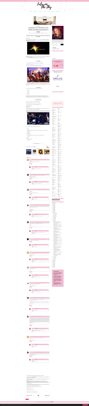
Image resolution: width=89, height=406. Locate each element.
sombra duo (54, 179)
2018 (53, 210)
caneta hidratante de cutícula (60, 126)
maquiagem (54, 152)
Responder (31, 163)
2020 (53, 208)
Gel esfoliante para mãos (55, 114)
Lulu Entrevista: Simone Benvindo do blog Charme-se (57, 247)
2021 (53, 207)
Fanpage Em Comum (40, 226)
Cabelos (30, 11)
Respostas (30, 195)
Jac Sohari (31, 267)
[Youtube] (58, 1)
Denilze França (31, 174)
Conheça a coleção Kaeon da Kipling (57, 225)
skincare (54, 177)
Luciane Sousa (31, 336)
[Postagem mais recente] (29, 395)
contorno (54, 129)
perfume (54, 159)
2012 (53, 262)
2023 (53, 205)
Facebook (28, 390)
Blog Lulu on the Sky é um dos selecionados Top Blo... (56, 228)
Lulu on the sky (33, 166)
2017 (53, 211)
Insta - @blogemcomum (36, 226)
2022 (53, 206)
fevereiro (54, 257)
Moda (48, 11)
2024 (53, 204)
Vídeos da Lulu (58, 11)
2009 (53, 265)
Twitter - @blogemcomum (32, 226)
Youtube (30, 270)
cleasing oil (60, 128)
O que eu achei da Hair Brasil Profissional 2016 (56, 231)
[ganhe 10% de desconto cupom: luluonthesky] (58, 82)
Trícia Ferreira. (31, 297)
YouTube (36, 390)
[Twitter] (56, 1)
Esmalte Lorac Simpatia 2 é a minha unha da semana (57, 237)
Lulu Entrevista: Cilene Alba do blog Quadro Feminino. (57, 222)
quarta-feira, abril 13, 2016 (46, 344)
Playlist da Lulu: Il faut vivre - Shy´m (57, 253)
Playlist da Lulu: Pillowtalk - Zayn (56, 221)
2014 (53, 260)
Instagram (41, 143)
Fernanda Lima (38, 39)
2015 (53, 259)
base (59, 122)
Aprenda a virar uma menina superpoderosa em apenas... (56, 249)
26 (47, 146)
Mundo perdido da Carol (32, 323)
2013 (53, 261)
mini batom (60, 152)
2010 (53, 264)
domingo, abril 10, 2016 (47, 159)
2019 (53, 209)
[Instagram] (54, 1)
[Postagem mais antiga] (47, 395)
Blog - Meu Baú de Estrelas (32, 269)
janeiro (54, 258)
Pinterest (33, 390)
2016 (53, 212)
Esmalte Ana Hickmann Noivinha (56, 246)
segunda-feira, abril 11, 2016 (46, 244)
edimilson (31, 159)
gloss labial (45, 16)
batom (54, 123)
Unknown (31, 252)
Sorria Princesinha (31, 162)
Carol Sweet (31, 316)
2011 (53, 263)
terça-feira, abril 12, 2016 (47, 336)
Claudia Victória (32, 189)
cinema (54, 128)
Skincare (40, 11)
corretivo (60, 129)
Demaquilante (60, 112)
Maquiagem (35, 11)
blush (59, 123)
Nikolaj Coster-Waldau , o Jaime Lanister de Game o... (56, 234)
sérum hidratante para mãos (59, 186)
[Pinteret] (57, 1)
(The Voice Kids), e (42, 64)
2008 (53, 266)
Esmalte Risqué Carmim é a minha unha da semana (57, 255)
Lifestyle (52, 11)
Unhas (45, 11)
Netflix (60, 118)
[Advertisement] (57, 97)
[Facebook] (53, 1)
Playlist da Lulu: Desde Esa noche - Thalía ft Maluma (57, 236)
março (54, 256)
